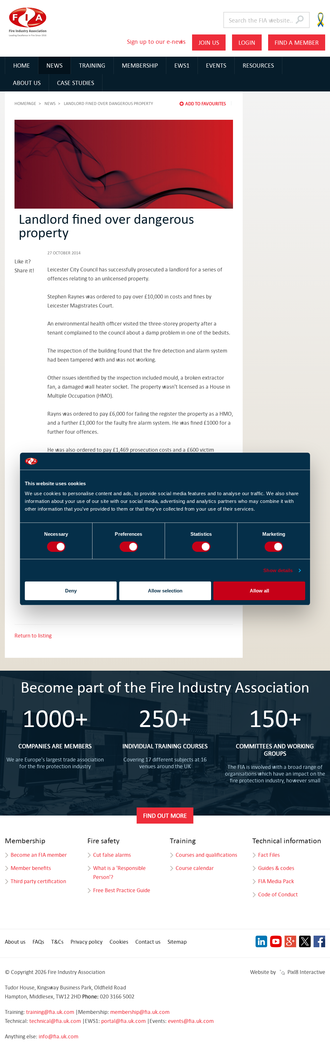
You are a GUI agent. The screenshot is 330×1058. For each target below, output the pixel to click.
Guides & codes (276, 867)
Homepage (25, 103)
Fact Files (269, 854)
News (54, 65)
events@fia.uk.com (191, 1020)
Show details (278, 570)
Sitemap (177, 941)
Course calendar (195, 867)
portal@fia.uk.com (123, 1020)
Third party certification (38, 881)
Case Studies (75, 82)
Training (92, 65)
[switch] (129, 547)
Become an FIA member (39, 854)
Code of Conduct (278, 894)
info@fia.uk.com (58, 1036)
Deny (71, 590)
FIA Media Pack (276, 881)
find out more (165, 815)
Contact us (147, 941)
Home (21, 65)
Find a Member (297, 42)
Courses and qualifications (206, 854)
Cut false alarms (112, 854)
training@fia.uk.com (50, 1011)
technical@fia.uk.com (55, 1020)
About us (15, 941)
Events (216, 65)
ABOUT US (27, 82)
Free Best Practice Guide (121, 890)
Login (246, 42)
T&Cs (57, 941)
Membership (140, 65)
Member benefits (31, 867)
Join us (209, 42)
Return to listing (33, 635)
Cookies (119, 941)
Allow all (259, 590)
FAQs (38, 941)
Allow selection (165, 590)
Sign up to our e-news (156, 41)
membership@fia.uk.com (140, 1011)
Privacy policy (86, 941)
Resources (258, 65)
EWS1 (181, 65)
